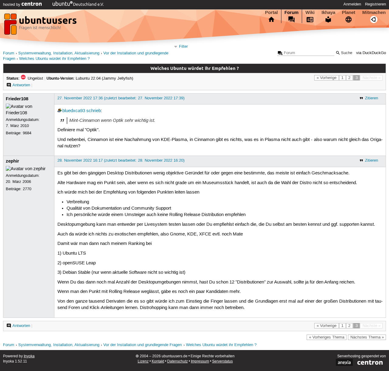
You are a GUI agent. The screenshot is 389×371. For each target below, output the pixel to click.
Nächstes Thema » (367, 337)
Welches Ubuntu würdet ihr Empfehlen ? (54, 59)
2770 (27, 189)
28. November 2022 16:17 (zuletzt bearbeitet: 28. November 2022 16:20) (120, 160)
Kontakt (158, 361)
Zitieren (371, 98)
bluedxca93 (73, 111)
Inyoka (29, 356)
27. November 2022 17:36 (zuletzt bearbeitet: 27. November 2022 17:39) (120, 98)
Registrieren (375, 4)
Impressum (200, 361)
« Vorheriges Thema (326, 337)
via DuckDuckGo (371, 53)
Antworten (21, 85)
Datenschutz (177, 361)
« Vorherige (326, 77)
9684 (27, 133)
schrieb (93, 111)
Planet (348, 12)
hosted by (12, 4)
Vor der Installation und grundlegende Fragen (142, 345)
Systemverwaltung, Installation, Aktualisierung (58, 53)
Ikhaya (328, 12)
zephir (12, 161)
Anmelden (352, 4)
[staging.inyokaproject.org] (41, 26)
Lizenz (143, 361)
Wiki (310, 12)
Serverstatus (222, 361)
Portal (271, 12)
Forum (291, 12)
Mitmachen (374, 12)
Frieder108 (17, 99)
